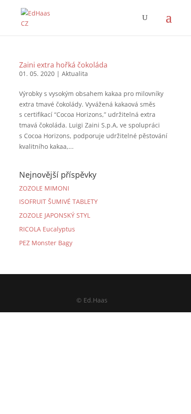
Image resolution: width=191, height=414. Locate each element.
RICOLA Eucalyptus (47, 229)
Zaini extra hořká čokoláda (63, 65)
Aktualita (75, 73)
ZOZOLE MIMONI (44, 188)
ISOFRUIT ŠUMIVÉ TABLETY (58, 201)
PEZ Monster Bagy (45, 243)
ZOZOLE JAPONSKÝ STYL (54, 215)
